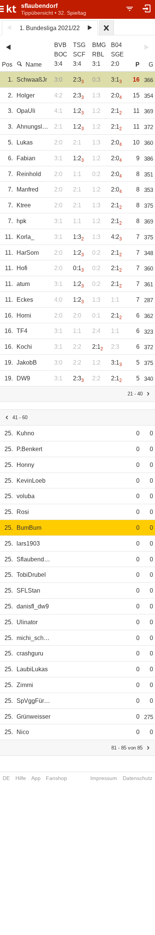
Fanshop (56, 778)
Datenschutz (137, 778)
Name (34, 64)
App (36, 778)
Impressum (103, 778)
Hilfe (20, 778)
